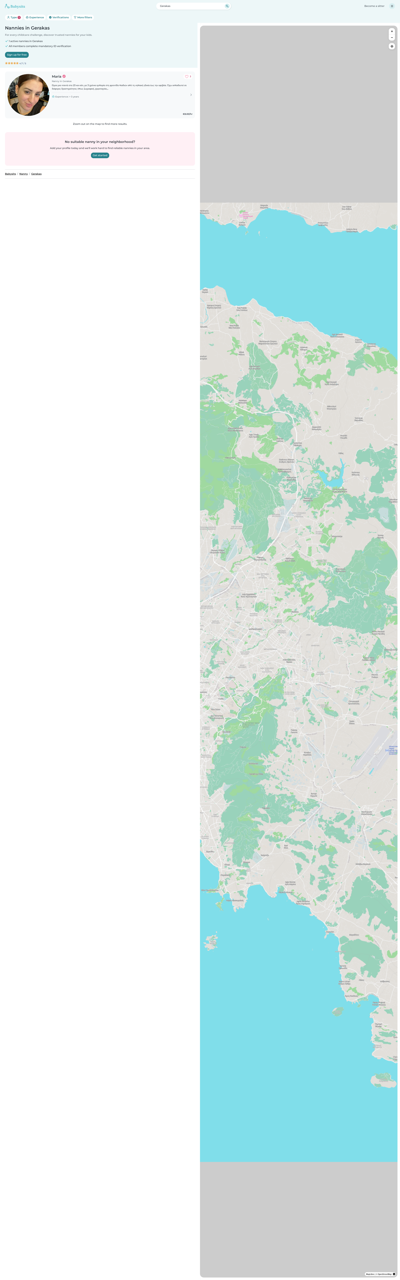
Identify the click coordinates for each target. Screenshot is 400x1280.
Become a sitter (374, 6)
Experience (36, 17)
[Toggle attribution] (394, 1274)
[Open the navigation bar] (392, 6)
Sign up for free (17, 54)
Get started (100, 155)
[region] (299, 652)
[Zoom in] (392, 31)
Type (15, 17)
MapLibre (370, 1274)
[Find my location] (392, 46)
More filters (84, 17)
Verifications (60, 17)
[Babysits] (15, 6)
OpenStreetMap (385, 1274)
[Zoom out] (392, 37)
